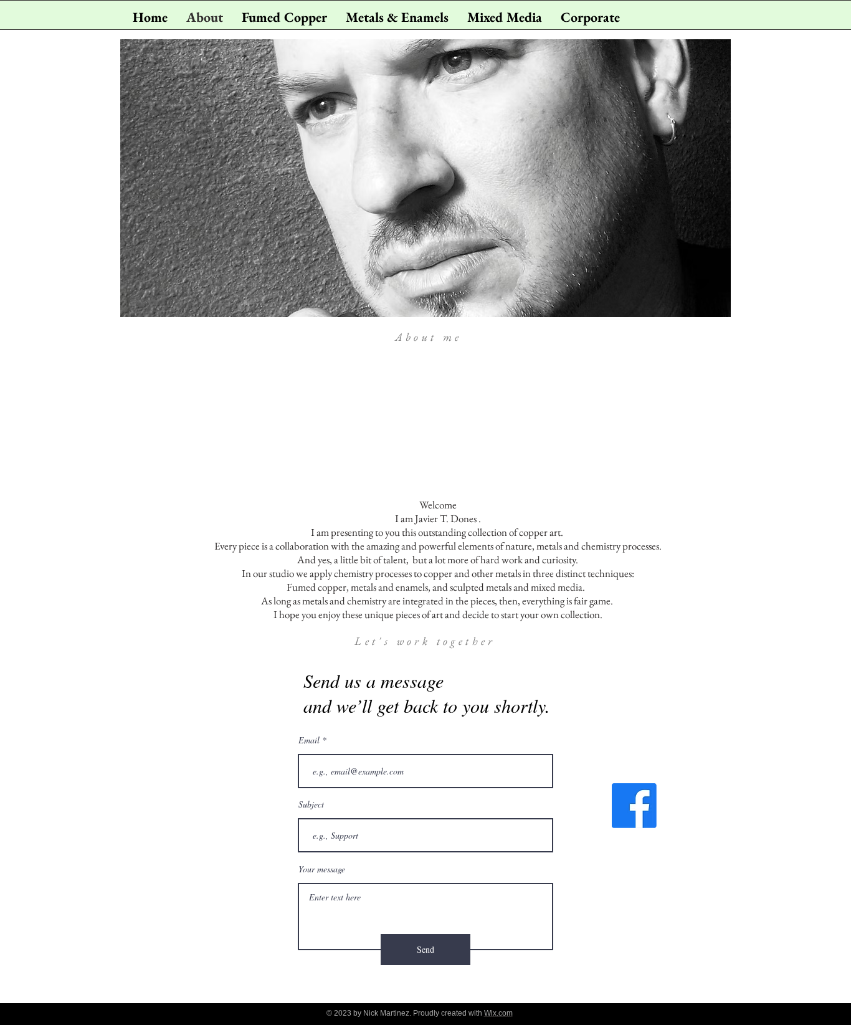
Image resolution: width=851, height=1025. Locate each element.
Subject (311, 804)
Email (309, 740)
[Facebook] (634, 805)
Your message (321, 869)
